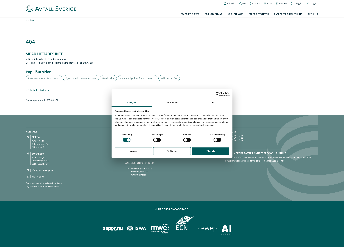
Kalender (231, 3)
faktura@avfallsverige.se (51, 183)
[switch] (157, 140)
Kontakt (283, 3)
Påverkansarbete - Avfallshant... (44, 78)
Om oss (256, 3)
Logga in (313, 3)
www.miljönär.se (138, 174)
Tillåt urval (172, 151)
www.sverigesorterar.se (142, 168)
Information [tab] (172, 102)
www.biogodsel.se (139, 171)
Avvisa (133, 151)
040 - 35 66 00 (38, 176)
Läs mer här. (278, 160)
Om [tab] (212, 102)
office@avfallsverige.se (42, 170)
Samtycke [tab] (131, 102)
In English (298, 3)
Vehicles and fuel (169, 78)
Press (269, 3)
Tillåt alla (211, 151)
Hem (27, 20)
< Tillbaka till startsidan (37, 90)
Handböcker (108, 78)
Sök (244, 3)
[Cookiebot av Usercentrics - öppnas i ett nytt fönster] (218, 94)
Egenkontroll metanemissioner (81, 78)
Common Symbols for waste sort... (137, 78)
